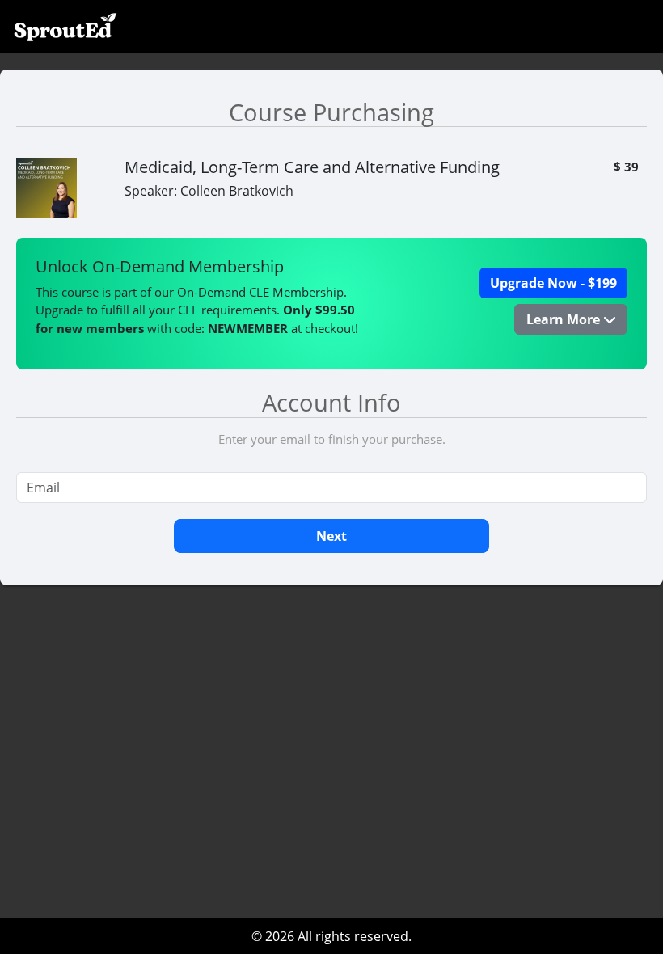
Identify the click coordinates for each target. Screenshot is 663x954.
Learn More (564, 319)
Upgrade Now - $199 (553, 283)
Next (331, 536)
